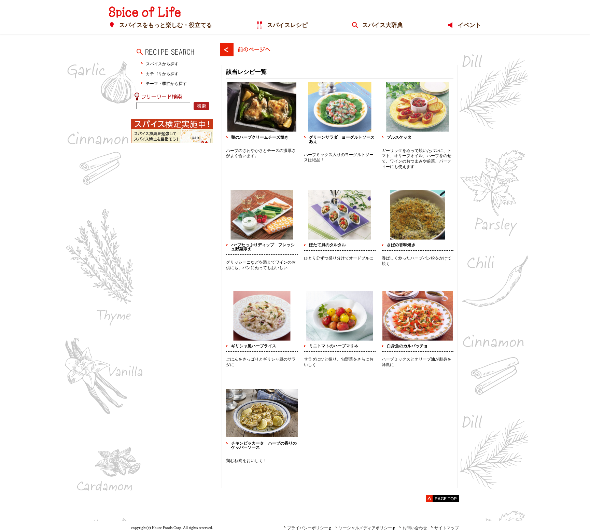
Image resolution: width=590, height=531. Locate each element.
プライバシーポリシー (307, 528)
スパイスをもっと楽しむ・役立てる (165, 25)
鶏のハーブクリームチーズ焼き (260, 137)
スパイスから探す (162, 63)
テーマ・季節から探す (166, 83)
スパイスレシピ (287, 25)
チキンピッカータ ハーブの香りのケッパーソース (264, 445)
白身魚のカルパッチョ (407, 346)
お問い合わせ (415, 528)
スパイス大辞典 (382, 25)
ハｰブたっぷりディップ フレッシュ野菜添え (263, 246)
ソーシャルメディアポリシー (365, 528)
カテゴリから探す (162, 73)
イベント (469, 25)
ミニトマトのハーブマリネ (333, 346)
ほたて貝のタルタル (327, 244)
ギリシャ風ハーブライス (253, 346)
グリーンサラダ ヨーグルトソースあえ (342, 139)
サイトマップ (446, 528)
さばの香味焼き (401, 244)
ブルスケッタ (399, 137)
